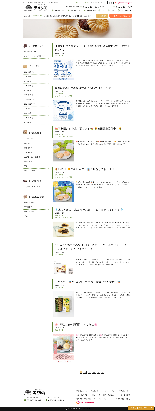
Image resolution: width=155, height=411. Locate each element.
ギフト (103, 10)
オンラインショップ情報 (64, 96)
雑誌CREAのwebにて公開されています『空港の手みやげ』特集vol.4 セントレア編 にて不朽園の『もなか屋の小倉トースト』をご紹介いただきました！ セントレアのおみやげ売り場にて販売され (103, 262)
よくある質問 (102, 16)
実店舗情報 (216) (30, 51)
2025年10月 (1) (29, 108)
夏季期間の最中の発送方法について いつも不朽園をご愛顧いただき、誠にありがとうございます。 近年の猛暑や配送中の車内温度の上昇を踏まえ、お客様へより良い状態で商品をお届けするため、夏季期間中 (103, 103)
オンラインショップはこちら (120, 16)
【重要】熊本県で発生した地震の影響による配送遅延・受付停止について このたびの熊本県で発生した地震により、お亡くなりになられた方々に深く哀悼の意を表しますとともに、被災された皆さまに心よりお (103, 63)
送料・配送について (110, 395)
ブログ (113, 10)
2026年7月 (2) (29, 72)
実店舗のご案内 (76, 10)
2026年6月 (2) (29, 76)
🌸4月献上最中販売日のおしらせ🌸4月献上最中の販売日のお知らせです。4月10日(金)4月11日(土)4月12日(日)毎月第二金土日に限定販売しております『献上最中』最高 (103, 337)
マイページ (86, 2)
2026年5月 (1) (29, 81)
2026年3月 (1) (29, 90)
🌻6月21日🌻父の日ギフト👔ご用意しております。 (86, 169)
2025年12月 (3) (29, 104)
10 (89, 372)
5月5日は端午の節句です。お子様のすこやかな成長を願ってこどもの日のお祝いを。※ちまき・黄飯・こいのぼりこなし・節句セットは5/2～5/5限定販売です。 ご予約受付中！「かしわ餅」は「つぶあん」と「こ (103, 295)
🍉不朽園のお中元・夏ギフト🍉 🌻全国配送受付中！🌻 (88, 128)
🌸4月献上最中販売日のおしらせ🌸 (76, 324)
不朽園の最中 (91, 10)
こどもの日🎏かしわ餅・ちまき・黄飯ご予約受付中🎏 (88, 282)
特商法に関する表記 (83, 399)
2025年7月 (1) (29, 118)
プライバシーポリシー (102, 399)
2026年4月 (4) (29, 86)
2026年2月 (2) (29, 95)
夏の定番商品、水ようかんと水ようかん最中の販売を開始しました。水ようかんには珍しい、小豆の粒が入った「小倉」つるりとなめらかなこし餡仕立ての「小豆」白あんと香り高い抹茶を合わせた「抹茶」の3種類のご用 (103, 225)
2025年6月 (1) (29, 122)
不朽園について (60, 10)
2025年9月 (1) (29, 113)
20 (94, 372)
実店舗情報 (59, 55)
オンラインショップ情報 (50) (34, 56)
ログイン (77, 2)
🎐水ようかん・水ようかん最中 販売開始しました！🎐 (89, 209)
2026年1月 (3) (29, 99)
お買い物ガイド (125, 10)
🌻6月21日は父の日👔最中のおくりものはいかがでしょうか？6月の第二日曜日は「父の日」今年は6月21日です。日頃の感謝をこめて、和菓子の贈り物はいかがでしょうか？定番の (102, 184)
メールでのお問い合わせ (121, 399)
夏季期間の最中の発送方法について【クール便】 (84, 88)
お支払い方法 (95, 395)
